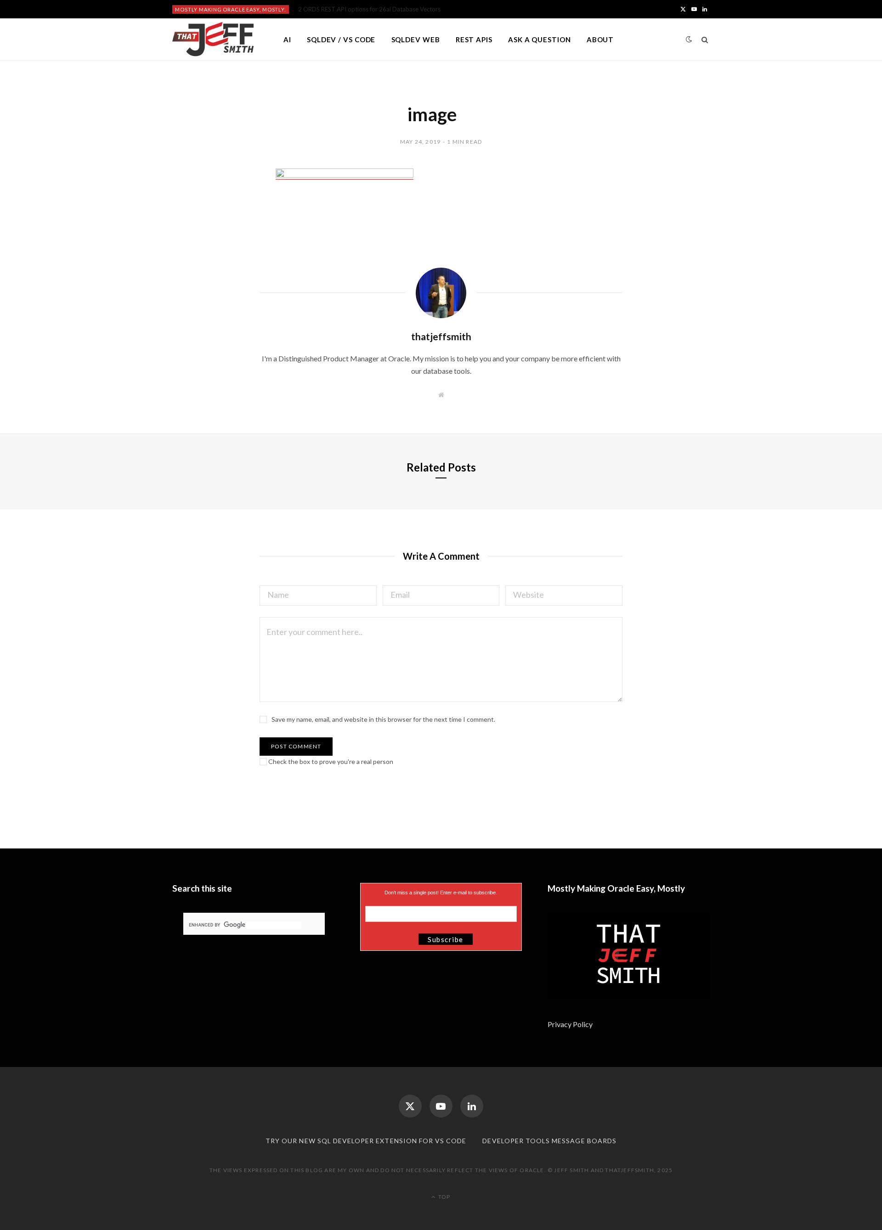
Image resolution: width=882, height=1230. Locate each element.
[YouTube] (441, 1106)
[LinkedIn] (471, 1106)
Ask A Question (539, 39)
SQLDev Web (415, 39)
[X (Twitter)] (410, 1106)
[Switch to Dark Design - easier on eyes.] (689, 39)
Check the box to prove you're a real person (330, 761)
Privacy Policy (571, 1024)
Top (443, 1196)
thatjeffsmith (441, 336)
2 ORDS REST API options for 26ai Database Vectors (369, 9)
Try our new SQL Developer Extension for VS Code (366, 1141)
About (600, 39)
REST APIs (474, 39)
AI (287, 39)
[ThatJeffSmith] (213, 39)
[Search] (705, 39)
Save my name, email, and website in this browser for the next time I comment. (383, 719)
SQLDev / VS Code (341, 39)
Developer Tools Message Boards (549, 1141)
